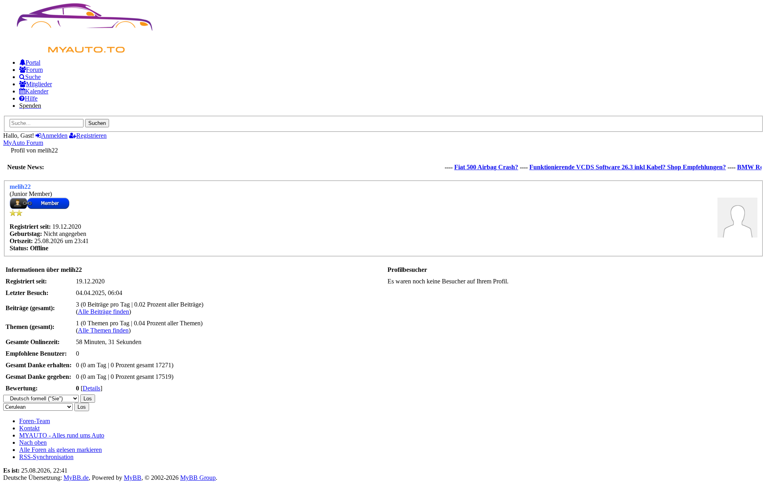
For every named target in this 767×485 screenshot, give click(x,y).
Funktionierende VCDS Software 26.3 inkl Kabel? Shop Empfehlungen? (622, 167)
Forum (34, 69)
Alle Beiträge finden (103, 311)
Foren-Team (34, 421)
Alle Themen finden (103, 330)
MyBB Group (198, 477)
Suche (33, 76)
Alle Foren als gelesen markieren (60, 449)
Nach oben (33, 442)
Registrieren (91, 135)
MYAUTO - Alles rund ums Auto (61, 435)
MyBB (132, 477)
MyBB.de (76, 477)
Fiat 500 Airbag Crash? (481, 167)
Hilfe (31, 98)
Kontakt (29, 428)
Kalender (36, 91)
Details (91, 388)
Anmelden (54, 135)
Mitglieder (39, 84)
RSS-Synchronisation (46, 456)
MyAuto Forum (23, 142)
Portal (33, 62)
